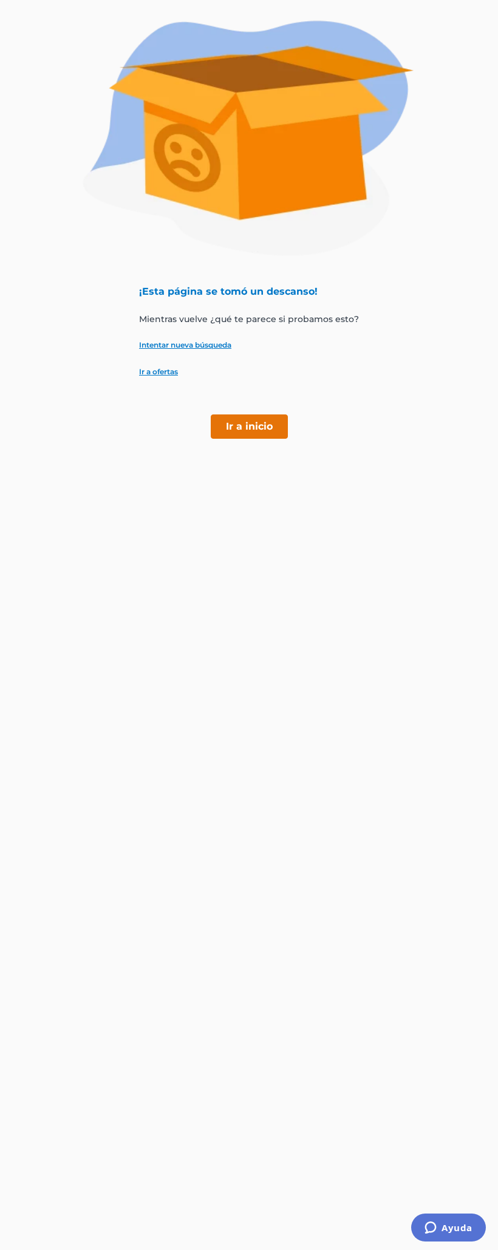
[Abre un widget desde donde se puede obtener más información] (448, 1229)
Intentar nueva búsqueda (185, 345)
